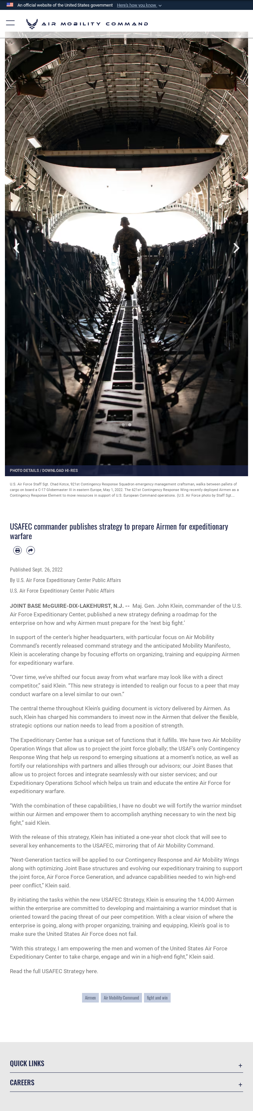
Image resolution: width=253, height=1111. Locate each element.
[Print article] (17, 550)
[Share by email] (30, 550)
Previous (17, 248)
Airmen (90, 998)
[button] (140, 5)
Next (236, 248)
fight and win (157, 998)
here (91, 971)
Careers (22, 1082)
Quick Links (27, 1063)
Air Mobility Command (121, 998)
